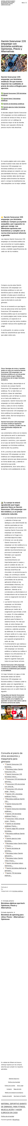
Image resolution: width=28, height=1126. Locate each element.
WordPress (16, 1119)
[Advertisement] (14, 23)
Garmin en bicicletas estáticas (13, 104)
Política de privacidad (7, 1116)
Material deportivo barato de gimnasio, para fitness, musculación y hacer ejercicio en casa (8, 2)
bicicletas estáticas (17, 891)
